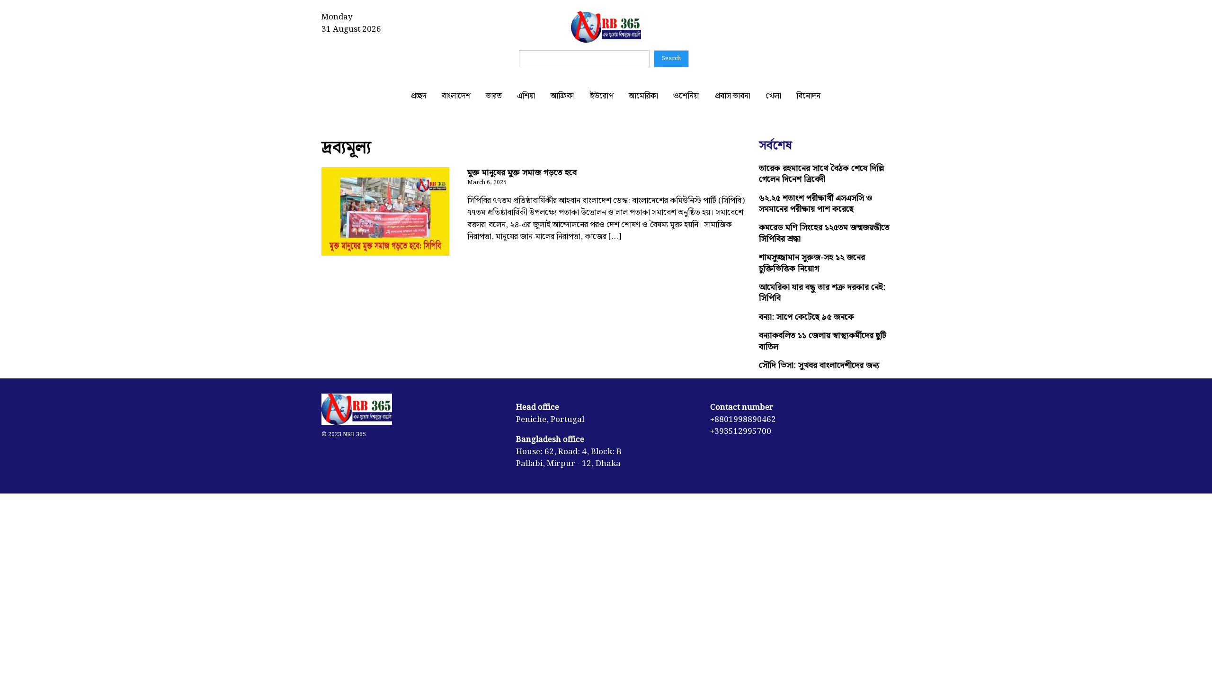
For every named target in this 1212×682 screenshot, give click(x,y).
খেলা (773, 96)
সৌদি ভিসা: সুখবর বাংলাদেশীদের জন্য (819, 365)
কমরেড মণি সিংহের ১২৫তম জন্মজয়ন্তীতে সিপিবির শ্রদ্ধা (824, 233)
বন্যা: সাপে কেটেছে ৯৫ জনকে (806, 317)
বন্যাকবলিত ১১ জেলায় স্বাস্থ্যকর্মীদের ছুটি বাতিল (822, 341)
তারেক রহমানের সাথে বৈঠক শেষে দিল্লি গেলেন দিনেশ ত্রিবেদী (821, 174)
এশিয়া (526, 96)
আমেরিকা (643, 96)
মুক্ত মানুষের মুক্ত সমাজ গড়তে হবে (522, 172)
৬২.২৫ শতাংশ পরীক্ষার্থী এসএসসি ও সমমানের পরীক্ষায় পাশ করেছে (815, 203)
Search (671, 58)
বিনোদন (808, 96)
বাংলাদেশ (456, 96)
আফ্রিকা (563, 96)
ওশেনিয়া (686, 96)
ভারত (494, 96)
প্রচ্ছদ (419, 96)
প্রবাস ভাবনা (732, 96)
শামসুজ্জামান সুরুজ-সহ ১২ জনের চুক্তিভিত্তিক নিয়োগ (812, 263)
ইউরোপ (602, 96)
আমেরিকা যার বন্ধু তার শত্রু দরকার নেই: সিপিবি (822, 292)
